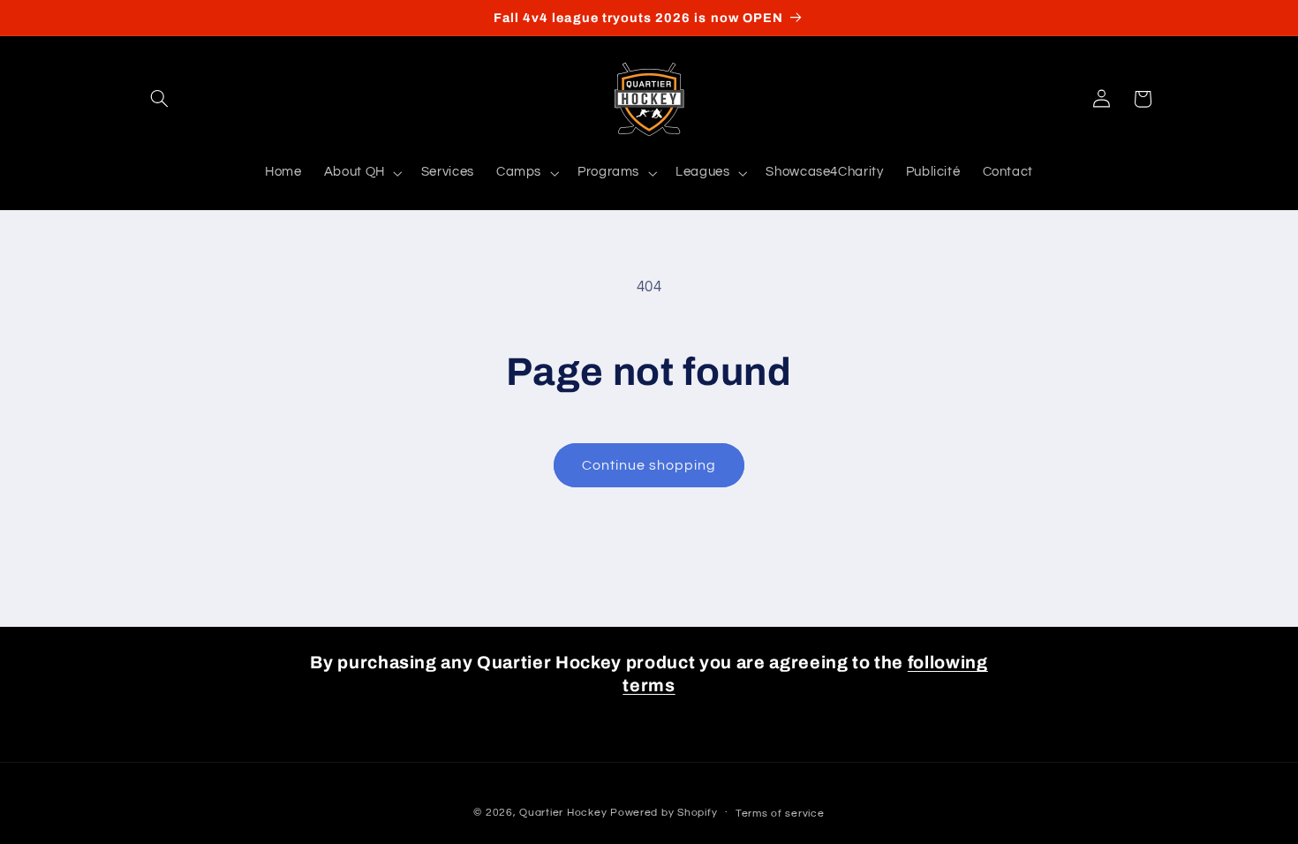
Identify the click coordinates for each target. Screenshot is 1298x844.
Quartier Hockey (563, 813)
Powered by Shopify (663, 813)
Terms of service (780, 813)
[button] (160, 99)
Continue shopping (649, 465)
